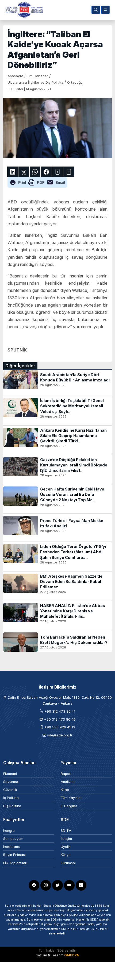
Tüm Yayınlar (71, 798)
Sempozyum (13, 839)
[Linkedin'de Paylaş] (12, 172)
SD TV (66, 831)
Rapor (66, 774)
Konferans (11, 847)
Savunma (10, 782)
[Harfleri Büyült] (57, 172)
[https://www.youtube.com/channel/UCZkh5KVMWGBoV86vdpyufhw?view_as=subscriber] (69, 885)
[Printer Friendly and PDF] (37, 182)
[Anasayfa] (23, 10)
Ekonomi (10, 774)
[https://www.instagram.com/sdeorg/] (45, 885)
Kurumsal (68, 863)
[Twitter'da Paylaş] (23, 172)
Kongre (9, 831)
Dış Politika (12, 806)
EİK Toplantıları (15, 863)
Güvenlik (10, 790)
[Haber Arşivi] (95, 10)
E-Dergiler (69, 806)
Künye (66, 855)
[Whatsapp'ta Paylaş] (35, 172)
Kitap (65, 790)
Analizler (68, 782)
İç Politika (11, 798)
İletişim (66, 839)
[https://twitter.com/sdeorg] (57, 885)
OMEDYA (71, 955)
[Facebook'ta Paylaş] (46, 172)
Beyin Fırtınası (14, 855)
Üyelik (66, 847)
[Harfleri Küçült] (68, 172)
